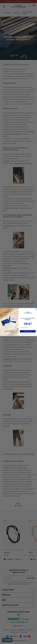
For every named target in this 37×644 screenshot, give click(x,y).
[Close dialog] (36, 309)
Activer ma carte (27, 331)
